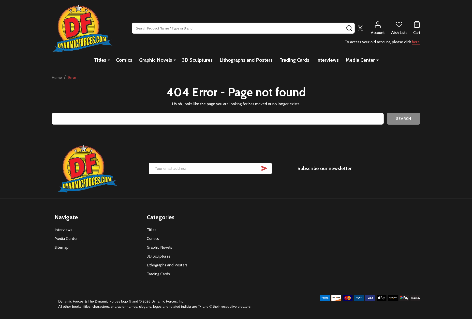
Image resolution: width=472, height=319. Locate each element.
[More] (109, 60)
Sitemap (62, 247)
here (416, 42)
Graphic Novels (155, 60)
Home (57, 77)
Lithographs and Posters (246, 60)
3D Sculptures (197, 60)
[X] (360, 28)
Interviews (327, 60)
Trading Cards (294, 60)
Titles (100, 60)
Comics (124, 60)
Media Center (360, 60)
